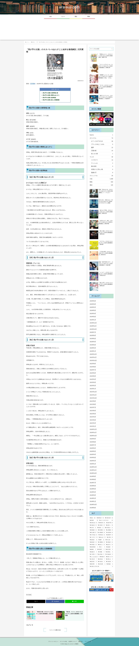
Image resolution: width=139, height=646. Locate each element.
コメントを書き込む (55, 630)
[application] (101, 119)
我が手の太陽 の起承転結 (49, 97)
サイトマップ (88, 641)
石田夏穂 (32, 83)
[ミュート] (109, 124)
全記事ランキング (72, 641)
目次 (52, 89)
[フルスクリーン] (111, 124)
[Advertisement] (69, 30)
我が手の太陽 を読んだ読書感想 (51, 99)
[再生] (91, 124)
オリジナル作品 (63, 641)
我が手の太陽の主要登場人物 (50, 92)
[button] (112, 49)
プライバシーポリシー (53, 641)
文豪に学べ (80, 641)
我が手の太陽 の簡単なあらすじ (51, 95)
